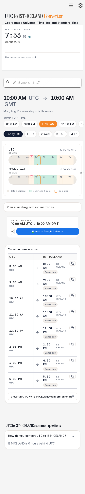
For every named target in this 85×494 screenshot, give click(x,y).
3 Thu (60, 134)
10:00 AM (48, 124)
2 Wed (45, 134)
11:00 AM (67, 124)
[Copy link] (13, 231)
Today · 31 (13, 134)
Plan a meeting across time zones (30, 207)
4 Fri (74, 134)
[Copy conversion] (72, 263)
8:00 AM (11, 124)
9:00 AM (29, 124)
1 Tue (30, 134)
